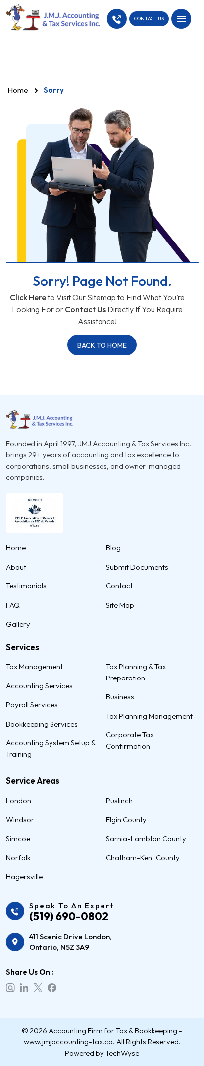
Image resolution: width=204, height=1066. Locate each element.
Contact (119, 585)
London (18, 800)
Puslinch (119, 800)
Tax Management (34, 666)
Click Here (28, 297)
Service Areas (32, 780)
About (16, 567)
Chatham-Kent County (143, 857)
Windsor (20, 819)
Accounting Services (39, 685)
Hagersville (24, 876)
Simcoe (18, 838)
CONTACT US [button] (149, 18)
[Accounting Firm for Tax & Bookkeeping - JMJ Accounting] (53, 17)
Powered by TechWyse (102, 1053)
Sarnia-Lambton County (146, 838)
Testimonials (26, 585)
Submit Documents (137, 567)
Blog (113, 547)
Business (120, 696)
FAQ (13, 605)
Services (22, 647)
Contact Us (85, 309)
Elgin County (126, 819)
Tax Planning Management (149, 716)
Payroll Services (32, 704)
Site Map (120, 605)
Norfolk (18, 857)
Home (17, 90)
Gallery (18, 624)
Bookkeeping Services (42, 723)
